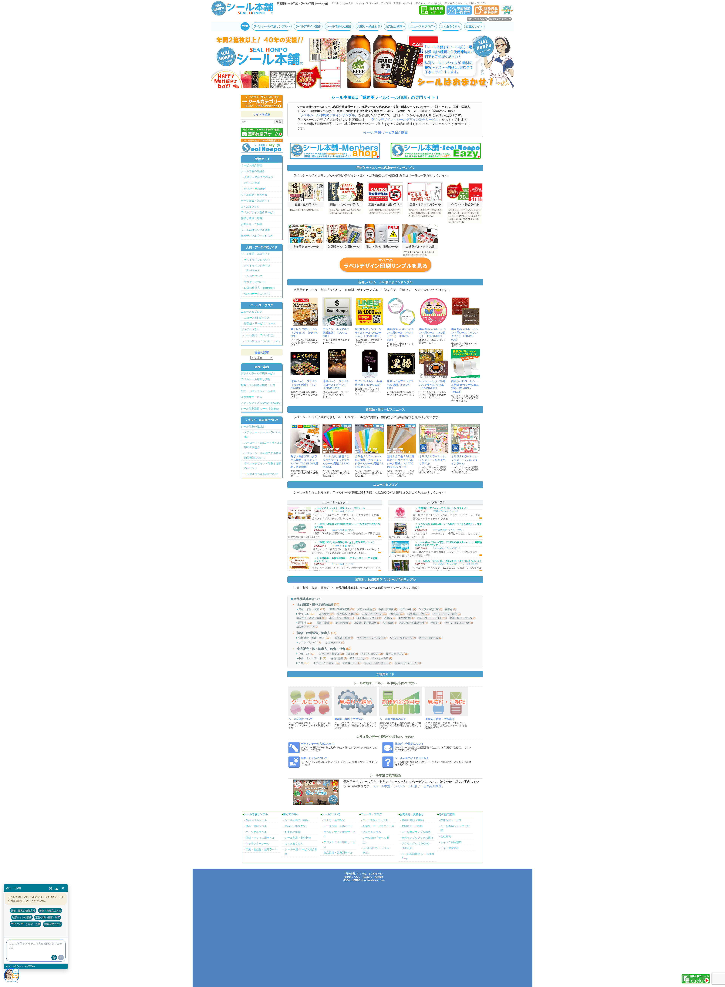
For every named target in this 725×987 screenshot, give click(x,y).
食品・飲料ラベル (256, 825)
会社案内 (445, 836)
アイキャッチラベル (457, 210)
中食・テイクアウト (310, 658)
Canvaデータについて (257, 293)
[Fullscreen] (50, 888)
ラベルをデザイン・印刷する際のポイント (262, 466)
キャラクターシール (257, 843)
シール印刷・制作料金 (254, 194)
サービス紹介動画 (251, 165)
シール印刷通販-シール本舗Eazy (260, 408)
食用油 (434, 622)
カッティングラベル (391, 213)
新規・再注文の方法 (50, 910)
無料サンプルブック (500, 19)
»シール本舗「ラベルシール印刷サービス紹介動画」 (408, 786)
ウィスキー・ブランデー (369, 637)
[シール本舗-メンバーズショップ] (335, 150)
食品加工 (303, 613)
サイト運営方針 (449, 848)
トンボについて (253, 276)
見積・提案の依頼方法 (23, 910)
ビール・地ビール (428, 637)
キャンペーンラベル (469, 213)
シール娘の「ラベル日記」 (446, 548)
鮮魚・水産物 (364, 609)
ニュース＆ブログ (421, 26)
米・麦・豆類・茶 (429, 609)
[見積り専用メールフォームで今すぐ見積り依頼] (262, 132)
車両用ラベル (375, 213)
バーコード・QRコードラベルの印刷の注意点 (263, 445)
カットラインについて (257, 259)
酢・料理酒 (342, 622)
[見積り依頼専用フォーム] (432, 13)
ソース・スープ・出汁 (445, 613)
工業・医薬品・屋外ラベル (261, 849)
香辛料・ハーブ (305, 626)
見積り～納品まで (368, 26)
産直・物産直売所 (339, 609)
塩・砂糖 (388, 622)
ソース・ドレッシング (457, 622)
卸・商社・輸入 (394, 653)
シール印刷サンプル (256, 814)
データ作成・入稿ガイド (255, 200)
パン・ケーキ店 (379, 658)
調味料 (302, 622)
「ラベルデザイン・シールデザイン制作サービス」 (405, 119)
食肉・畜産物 (386, 609)
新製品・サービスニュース (260, 323)
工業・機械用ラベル (377, 210)
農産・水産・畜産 (308, 609)
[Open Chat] (11, 975)
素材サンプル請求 (477, 19)
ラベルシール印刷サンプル (271, 26)
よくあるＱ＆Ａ (450, 26)
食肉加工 (395, 613)
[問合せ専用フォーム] (459, 13)
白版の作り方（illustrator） (260, 287)
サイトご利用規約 (451, 842)
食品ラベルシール (256, 820)
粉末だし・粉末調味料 (412, 622)
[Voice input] (54, 957)
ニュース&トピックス (343, 511)
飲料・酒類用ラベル (310, 210)
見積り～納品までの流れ (258, 177)
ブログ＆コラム (250, 329)
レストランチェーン (406, 663)
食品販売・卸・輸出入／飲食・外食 (321, 648)
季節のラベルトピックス (445, 511)
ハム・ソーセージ (372, 613)
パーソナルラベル (256, 831)
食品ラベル (294, 210)
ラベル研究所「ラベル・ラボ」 (448, 530)
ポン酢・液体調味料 (365, 622)
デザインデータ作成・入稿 (25, 924)
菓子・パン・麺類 (339, 618)
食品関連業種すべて (307, 599)
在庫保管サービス (251, 396)
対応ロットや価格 (22, 917)
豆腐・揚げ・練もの (461, 618)
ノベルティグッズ (456, 222)
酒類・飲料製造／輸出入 (313, 633)
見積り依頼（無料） (253, 218)
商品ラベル (334, 210)
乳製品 (388, 618)
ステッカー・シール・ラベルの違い (262, 434)
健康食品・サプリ (366, 618)
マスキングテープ (470, 219)
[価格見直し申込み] (486, 13)
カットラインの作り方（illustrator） (257, 268)
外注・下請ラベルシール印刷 (258, 390)
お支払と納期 (393, 26)
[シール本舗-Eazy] (436, 150)
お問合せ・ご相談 (251, 224)
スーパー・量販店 (329, 653)
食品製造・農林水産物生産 (315, 604)
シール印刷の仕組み (339, 26)
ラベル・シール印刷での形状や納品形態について (262, 455)
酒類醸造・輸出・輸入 (311, 637)
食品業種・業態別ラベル (338, 852)
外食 (301, 662)
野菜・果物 (406, 609)
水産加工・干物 (416, 613)
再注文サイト (474, 26)
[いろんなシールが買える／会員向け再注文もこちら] (262, 145)
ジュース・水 (333, 642)
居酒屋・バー (350, 663)
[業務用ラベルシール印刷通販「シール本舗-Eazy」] (507, 13)
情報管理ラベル (422, 213)
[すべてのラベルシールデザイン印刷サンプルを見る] (385, 265)
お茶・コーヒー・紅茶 (429, 618)
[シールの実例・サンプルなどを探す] (262, 101)
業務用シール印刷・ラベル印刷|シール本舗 (302, 3)
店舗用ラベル (427, 216)
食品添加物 (404, 618)
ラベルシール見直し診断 (255, 379)
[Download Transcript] (56, 888)
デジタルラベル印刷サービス (258, 373)
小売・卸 (303, 653)
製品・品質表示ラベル (350, 210)
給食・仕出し (357, 658)
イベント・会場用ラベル (459, 216)
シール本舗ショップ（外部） (455, 828)
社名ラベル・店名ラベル (419, 210)
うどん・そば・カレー (376, 663)
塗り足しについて (254, 281)
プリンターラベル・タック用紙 (417, 252)
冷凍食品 (324, 613)
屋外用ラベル (394, 210)
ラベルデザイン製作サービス (258, 212)
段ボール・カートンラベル (341, 213)
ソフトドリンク (307, 642)
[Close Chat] (63, 888)
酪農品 (449, 609)
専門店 (350, 653)
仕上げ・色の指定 (254, 188)
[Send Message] (61, 957)
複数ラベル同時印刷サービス (258, 385)
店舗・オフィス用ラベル (260, 837)
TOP (245, 26)
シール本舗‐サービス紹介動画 (301, 851)
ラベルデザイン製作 (308, 26)
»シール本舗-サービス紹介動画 (385, 132)
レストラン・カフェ (325, 663)
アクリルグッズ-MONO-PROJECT (261, 402)
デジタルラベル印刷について (261, 473)
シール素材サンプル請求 (255, 229)
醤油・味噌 (323, 622)
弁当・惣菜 (337, 658)
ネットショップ (369, 653)
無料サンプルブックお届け (257, 235)
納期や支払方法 (52, 924)
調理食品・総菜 (345, 613)
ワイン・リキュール (401, 637)
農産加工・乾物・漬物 (309, 618)
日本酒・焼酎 (342, 637)
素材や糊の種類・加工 (47, 917)
